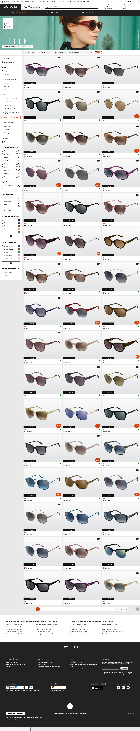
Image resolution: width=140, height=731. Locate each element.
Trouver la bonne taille (11, 117)
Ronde (6, 157)
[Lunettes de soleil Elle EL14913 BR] (43, 275)
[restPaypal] (21, 687)
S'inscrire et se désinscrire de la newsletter (83, 664)
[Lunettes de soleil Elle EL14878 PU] (82, 584)
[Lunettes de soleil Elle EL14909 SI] (121, 275)
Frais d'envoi (42, 664)
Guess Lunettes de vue (109, 627)
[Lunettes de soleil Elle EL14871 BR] (121, 137)
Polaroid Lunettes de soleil (14, 634)
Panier (124, 8)
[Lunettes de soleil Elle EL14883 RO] (82, 550)
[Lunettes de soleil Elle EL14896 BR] (121, 309)
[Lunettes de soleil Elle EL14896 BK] (121, 412)
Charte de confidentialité (34, 717)
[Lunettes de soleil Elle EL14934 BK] (121, 69)
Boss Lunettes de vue (109, 629)
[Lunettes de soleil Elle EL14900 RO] (43, 206)
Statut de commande (77, 669)
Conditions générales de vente (16, 717)
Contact (8, 666)
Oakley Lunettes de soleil (14, 627)
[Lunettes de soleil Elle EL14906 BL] (121, 481)
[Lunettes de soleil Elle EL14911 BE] (82, 103)
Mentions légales (11, 720)
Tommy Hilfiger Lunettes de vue (112, 631)
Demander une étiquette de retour (49, 666)
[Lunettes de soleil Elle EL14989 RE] (43, 240)
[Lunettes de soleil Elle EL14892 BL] (82, 515)
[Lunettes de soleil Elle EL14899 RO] (82, 137)
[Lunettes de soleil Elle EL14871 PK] (43, 69)
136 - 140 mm (9, 105)
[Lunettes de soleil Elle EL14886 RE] (82, 309)
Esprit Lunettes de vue (109, 634)
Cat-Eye (6, 154)
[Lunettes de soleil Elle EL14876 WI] (121, 172)
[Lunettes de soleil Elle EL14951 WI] (82, 378)
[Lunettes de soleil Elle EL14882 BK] (43, 584)
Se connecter (108, 8)
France (129, 1)
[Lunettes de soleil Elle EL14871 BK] (82, 206)
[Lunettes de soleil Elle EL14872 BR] (121, 584)
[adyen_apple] (26, 687)
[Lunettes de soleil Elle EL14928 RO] (43, 172)
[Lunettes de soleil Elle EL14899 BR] (43, 137)
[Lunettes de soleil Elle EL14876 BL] (121, 515)
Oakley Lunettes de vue (77, 627)
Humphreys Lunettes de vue (79, 629)
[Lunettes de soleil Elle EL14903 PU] (121, 447)
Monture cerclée (9, 185)
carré (5, 207)
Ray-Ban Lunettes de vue (78, 624)
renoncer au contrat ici (16, 714)
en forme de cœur (9, 198)
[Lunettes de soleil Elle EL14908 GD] (121, 103)
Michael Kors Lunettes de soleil (45, 627)
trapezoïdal (7, 211)
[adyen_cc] (7, 687)
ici (112, 672)
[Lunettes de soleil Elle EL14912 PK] (121, 206)
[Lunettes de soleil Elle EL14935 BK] (43, 447)
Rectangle (7, 160)
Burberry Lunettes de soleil (44, 634)
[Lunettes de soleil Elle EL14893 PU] (82, 412)
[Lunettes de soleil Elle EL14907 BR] (43, 515)
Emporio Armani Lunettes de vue (80, 634)
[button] (10, 7)
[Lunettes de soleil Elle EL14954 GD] (121, 378)
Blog (71, 666)
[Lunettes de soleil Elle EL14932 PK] (43, 378)
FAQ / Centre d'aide (76, 662)
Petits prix (7, 126)
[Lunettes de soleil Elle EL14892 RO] (43, 550)
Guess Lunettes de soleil (43, 629)
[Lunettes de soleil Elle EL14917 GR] (82, 447)
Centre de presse (11, 662)
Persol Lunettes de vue (109, 624)
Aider (72, 659)
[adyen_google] (31, 687)
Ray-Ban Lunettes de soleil (14, 624)
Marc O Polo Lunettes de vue (79, 631)
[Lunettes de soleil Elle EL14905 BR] (82, 481)
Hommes (6, 74)
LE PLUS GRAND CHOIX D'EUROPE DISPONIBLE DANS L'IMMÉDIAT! (25, 1)
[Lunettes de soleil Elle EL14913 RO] (82, 69)
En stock (6, 129)
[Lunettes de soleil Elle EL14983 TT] (82, 240)
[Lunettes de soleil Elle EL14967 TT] (121, 240)
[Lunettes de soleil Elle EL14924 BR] (82, 275)
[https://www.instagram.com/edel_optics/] (123, 688)
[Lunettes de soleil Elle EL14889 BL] (43, 481)
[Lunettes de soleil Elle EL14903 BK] (43, 103)
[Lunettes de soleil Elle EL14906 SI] (82, 172)
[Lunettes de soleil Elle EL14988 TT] (121, 344)
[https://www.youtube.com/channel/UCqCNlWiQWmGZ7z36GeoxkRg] (128, 688)
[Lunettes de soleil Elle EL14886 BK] (121, 550)
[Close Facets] (11, 52)
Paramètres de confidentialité (15, 664)
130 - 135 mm (9, 102)
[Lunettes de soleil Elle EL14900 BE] (43, 412)
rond (5, 204)
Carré (5, 151)
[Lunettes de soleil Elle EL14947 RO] (43, 344)
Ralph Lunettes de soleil (43, 631)
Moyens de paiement (45, 662)
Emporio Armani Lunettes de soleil (47, 624)
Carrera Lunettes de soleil (14, 631)
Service (40, 659)
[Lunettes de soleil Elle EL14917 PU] (43, 309)
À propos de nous (12, 659)
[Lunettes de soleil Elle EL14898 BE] (82, 344)
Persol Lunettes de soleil (14, 629)
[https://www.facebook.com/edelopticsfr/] (118, 688)
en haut (130, 713)
